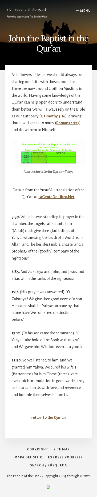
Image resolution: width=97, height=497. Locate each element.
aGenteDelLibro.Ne (56, 197)
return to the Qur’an (48, 418)
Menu (85, 10)
